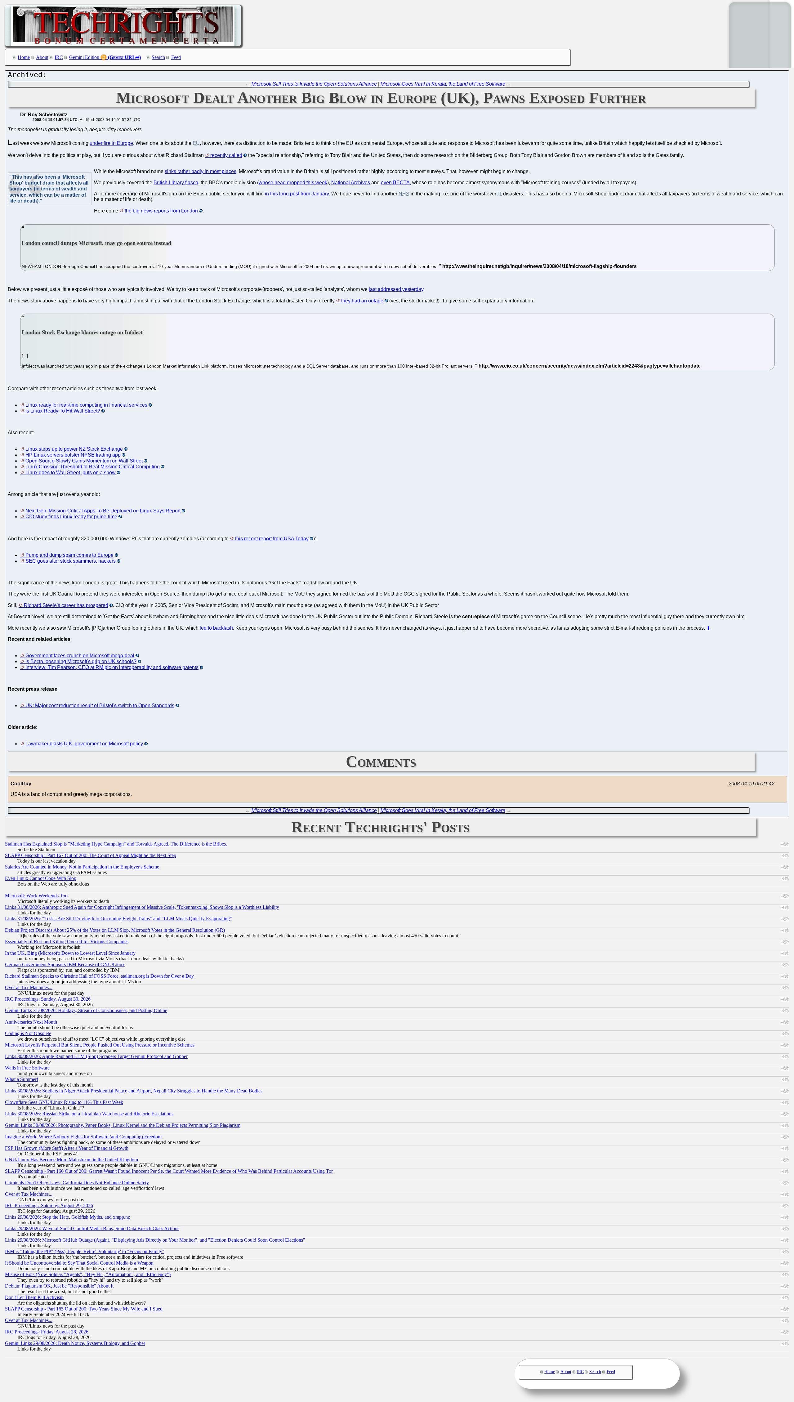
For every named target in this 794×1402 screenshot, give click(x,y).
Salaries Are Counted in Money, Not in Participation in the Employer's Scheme (82, 866)
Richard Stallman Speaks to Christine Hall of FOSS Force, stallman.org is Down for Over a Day (99, 976)
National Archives (350, 182)
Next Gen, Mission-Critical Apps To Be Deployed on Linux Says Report (103, 510)
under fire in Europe (111, 143)
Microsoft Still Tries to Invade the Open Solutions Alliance (314, 84)
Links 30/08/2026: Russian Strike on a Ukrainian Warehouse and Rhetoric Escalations (89, 1113)
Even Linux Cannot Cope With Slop (40, 878)
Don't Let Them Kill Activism (34, 1297)
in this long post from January (297, 193)
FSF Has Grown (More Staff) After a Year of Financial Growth (66, 1148)
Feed (176, 57)
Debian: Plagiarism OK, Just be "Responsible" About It (59, 1285)
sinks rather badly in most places (200, 171)
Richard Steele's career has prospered (66, 605)
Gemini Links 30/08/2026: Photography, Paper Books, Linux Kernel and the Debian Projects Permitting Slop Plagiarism (122, 1125)
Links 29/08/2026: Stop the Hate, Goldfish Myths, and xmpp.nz (67, 1217)
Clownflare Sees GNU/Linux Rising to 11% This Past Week (64, 1102)
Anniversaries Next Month (31, 1022)
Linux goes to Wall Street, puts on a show (70, 472)
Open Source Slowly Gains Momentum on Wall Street (84, 460)
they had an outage (362, 300)
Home (24, 57)
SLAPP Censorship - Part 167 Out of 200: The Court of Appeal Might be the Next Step (90, 855)
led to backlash (216, 628)
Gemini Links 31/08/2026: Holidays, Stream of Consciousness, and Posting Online (86, 1010)
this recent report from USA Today (272, 538)
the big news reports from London (161, 210)
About (42, 57)
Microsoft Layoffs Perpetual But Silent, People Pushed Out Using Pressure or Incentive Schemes (99, 1044)
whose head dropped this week (293, 182)
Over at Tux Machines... (28, 987)
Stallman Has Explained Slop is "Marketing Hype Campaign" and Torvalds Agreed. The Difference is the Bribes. (116, 843)
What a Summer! (21, 1079)
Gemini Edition (84, 57)
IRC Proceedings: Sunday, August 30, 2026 (48, 999)
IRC (59, 57)
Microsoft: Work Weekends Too (36, 895)
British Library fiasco (176, 182)
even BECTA (395, 182)
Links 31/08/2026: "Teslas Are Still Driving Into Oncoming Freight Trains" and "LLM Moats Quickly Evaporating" (118, 918)
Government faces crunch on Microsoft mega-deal (79, 655)
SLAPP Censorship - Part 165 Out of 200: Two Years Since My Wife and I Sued (84, 1308)
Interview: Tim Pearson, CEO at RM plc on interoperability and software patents (111, 667)
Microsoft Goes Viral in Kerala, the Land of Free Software (443, 84)
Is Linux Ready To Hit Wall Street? (62, 410)
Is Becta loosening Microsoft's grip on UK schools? (80, 661)
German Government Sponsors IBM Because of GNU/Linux (65, 964)
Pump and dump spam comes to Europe (69, 555)
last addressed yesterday (396, 289)
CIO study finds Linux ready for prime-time (71, 516)
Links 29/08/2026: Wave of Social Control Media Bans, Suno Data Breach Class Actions (92, 1228)
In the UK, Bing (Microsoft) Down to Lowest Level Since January (70, 953)
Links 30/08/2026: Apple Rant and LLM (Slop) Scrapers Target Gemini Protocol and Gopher (96, 1056)
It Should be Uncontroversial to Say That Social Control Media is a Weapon (79, 1263)
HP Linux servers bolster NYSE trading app (73, 455)
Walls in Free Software (27, 1067)
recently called (226, 155)
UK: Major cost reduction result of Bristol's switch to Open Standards (99, 705)
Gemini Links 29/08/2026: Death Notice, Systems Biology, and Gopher (75, 1343)
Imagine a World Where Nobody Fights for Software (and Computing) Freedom (83, 1136)
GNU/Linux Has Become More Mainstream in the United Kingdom (71, 1159)
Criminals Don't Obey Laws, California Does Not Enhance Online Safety (77, 1182)
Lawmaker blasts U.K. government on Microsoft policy (84, 743)
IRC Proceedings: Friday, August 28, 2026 (46, 1331)
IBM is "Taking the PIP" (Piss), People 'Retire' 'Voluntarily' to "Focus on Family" (84, 1251)
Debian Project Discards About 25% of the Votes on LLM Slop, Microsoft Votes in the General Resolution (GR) (115, 930)
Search (158, 57)
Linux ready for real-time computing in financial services (86, 405)
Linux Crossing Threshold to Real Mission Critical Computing (92, 466)
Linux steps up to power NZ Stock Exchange (74, 449)
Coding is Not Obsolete (28, 1033)
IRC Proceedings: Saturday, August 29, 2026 (49, 1205)
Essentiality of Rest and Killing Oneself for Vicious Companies (66, 941)
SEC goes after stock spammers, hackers (70, 561)
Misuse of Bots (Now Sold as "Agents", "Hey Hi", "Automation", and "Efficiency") (88, 1274)
